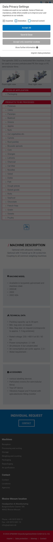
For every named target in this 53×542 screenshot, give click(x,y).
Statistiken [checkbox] (22, 21)
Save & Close (26, 35)
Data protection (44, 53)
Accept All (26, 28)
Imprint (34, 53)
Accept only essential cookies (26, 42)
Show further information (25, 47)
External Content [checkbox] (38, 21)
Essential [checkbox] (9, 21)
